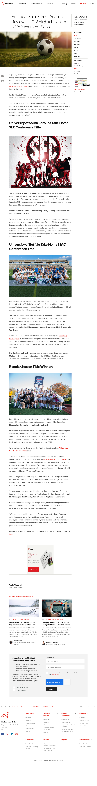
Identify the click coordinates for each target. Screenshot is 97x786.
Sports (82, 22)
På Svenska (93, 707)
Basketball (48, 619)
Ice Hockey (77, 71)
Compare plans (30, 723)
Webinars (77, 41)
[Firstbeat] (7, 3)
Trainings (77, 56)
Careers (82, 717)
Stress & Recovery (18, 619)
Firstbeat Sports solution (19, 86)
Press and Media (84, 720)
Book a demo (29, 728)
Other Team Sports (79, 74)
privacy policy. (56, 674)
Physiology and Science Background (49, 745)
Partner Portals (84, 739)
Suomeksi (86, 707)
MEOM (61, 760)
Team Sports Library (31, 744)
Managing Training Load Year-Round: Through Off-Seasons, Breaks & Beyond (56, 624)
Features (28, 720)
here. (11, 534)
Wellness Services (37, 4)
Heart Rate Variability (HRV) (54, 459)
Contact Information (65, 714)
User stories (29, 726)
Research (50, 4)
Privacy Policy (84, 723)
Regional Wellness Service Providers (67, 730)
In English (79, 707)
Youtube (16, 734)
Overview (28, 717)
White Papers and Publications (49, 749)
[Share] (2, 81)
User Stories (77, 38)
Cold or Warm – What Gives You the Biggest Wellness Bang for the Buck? (22, 624)
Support (64, 739)
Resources (29, 739)
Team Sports (22, 4)
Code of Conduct (85, 726)
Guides (76, 47)
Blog (75, 35)
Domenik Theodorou (52, 642)
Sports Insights (78, 32)
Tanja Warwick (80, 17)
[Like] (2, 76)
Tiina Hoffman (18, 640)
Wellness (26, 619)
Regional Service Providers (48, 728)
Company (82, 713)
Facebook (2, 734)
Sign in (27, 731)
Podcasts (77, 44)
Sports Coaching (79, 24)
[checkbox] (27, 689)
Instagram (7, 734)
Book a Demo (65, 722)
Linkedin (12, 734)
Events (76, 50)
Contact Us (65, 719)
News (75, 53)
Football (76, 22)
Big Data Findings (78, 66)
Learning (64, 4)
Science (73, 4)
